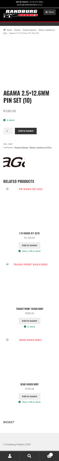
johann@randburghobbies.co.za (29, 5)
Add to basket (25, 131)
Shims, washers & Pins (41, 147)
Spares (17, 30)
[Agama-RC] (14, 162)
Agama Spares (29, 30)
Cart (45, 454)
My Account (10, 456)
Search (29, 456)
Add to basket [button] (29, 245)
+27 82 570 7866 (35, 2)
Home (9, 30)
